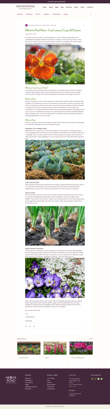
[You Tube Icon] (98, 379)
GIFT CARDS (51, 378)
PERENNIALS (29, 380)
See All (91, 338)
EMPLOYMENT (51, 384)
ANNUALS (28, 378)
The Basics (29, 14)
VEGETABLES (29, 382)
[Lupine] (55, 348)
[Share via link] (30, 326)
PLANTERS (28, 388)
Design (66, 14)
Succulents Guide (23, 357)
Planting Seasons (30, 317)
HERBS (27, 384)
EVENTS (49, 382)
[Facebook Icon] (92, 379)
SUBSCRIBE (50, 386)
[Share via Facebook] (26, 326)
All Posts (20, 14)
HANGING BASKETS (31, 386)
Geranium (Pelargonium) (77, 357)
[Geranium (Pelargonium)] (81, 348)
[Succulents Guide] (29, 348)
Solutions (46, 14)
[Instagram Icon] (95, 379)
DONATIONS (51, 388)
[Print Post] (34, 326)
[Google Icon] (102, 379)
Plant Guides (56, 14)
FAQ (48, 380)
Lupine (47, 357)
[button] (91, 14)
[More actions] (84, 25)
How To (38, 14)
